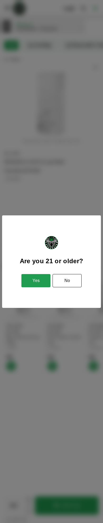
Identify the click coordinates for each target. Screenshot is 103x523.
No (67, 280)
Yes (36, 280)
